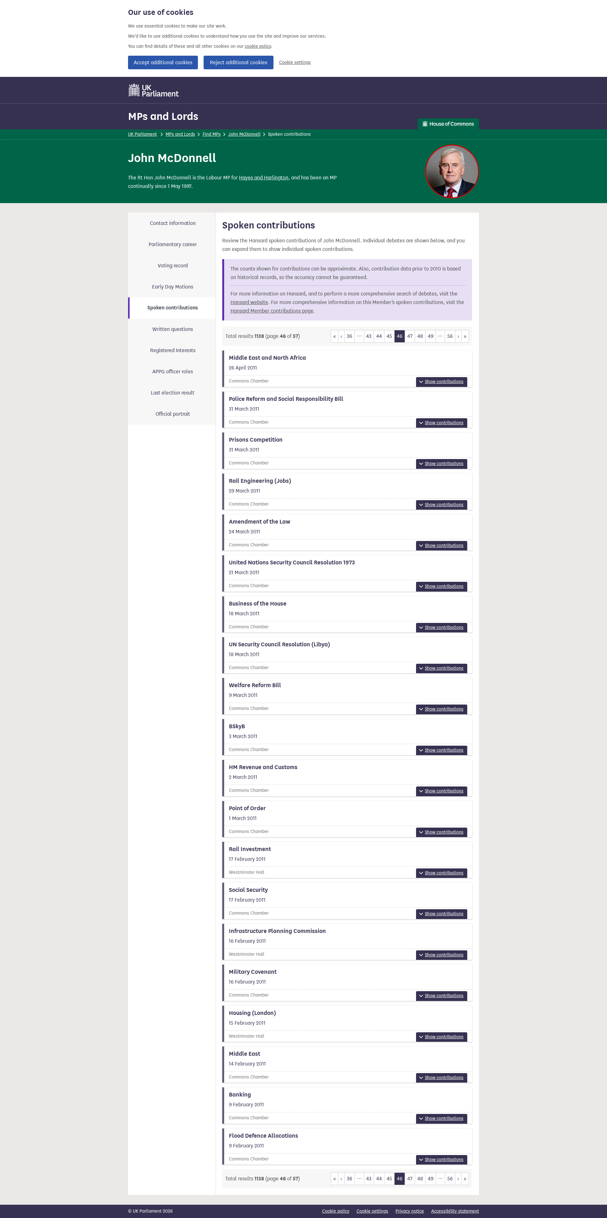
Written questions (172, 329)
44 (379, 336)
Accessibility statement (455, 1211)
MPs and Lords (163, 116)
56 (450, 336)
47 (410, 336)
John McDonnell (244, 134)
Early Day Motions (172, 287)
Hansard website (249, 302)
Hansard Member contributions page (271, 311)
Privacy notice (409, 1211)
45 (389, 336)
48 (420, 336)
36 (349, 336)
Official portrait (173, 414)
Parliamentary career (173, 244)
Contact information (173, 223)
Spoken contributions (172, 308)
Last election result (172, 393)
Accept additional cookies (163, 62)
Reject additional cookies (238, 62)
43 (368, 336)
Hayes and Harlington (263, 178)
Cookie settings (295, 62)
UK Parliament (142, 134)
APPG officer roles (172, 372)
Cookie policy (335, 1211)
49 (430, 336)
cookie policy (258, 46)
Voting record (173, 266)
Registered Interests (172, 350)
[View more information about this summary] (347, 369)
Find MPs (212, 134)
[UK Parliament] (154, 90)
